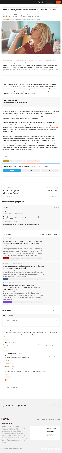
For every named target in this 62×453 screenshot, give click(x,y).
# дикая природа (25, 258)
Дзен (31, 170)
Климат (5, 279)
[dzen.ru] (52, 448)
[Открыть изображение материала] (31, 37)
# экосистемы (14, 260)
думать (17, 143)
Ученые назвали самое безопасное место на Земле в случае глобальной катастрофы (23, 267)
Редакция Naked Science (20, 227)
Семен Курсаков (9, 330)
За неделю (49, 234)
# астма (12, 19)
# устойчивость (40, 279)
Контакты (44, 419)
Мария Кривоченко (18, 213)
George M (7, 342)
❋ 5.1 (4, 12)
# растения (38, 258)
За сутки (41, 234)
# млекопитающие (28, 302)
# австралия (12, 279)
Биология (6, 258)
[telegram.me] (56, 448)
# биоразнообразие (15, 258)
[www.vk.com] (46, 448)
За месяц (56, 234)
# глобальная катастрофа (22, 279)
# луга (32, 258)
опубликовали (43, 69)
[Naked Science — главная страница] (9, 2)
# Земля (33, 279)
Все (26, 201)
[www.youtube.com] (49, 448)
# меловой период (17, 302)
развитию (55, 127)
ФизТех (15, 221)
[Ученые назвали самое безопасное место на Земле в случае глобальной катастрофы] (52, 271)
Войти (58, 2)
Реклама (57, 419)
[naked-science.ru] (59, 448)
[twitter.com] (42, 448)
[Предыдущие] (54, 405)
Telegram (12, 170)
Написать (49, 2)
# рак (24, 19)
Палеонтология (7, 302)
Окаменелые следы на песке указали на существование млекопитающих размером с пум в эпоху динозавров (22, 287)
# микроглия (18, 19)
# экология (6, 260)
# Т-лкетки (37, 19)
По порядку (56, 310)
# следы (6, 303)
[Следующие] (58, 405)
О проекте (51, 419)
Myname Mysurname (13, 368)
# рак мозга (30, 19)
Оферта (38, 419)
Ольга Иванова (17, 6)
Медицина (5, 19)
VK (50, 170)
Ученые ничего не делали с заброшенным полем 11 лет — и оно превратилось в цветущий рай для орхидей (23, 243)
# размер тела (37, 302)
